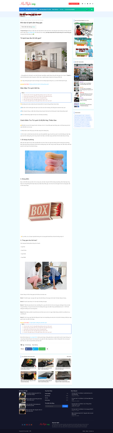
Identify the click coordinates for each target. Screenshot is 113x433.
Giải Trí (82, 117)
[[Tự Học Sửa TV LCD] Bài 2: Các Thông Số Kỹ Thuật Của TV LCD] (76, 89)
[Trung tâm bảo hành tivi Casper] (83, 45)
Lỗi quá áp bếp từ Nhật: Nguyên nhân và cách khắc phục (45, 381)
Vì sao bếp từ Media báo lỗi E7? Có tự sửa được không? (28, 368)
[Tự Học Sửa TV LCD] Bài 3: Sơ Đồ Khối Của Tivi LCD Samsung (82, 394)
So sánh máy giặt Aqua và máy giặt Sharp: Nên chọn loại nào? (38, 100)
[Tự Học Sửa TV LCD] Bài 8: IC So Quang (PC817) (82, 409)
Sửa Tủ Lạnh (82, 121)
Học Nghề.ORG (31, 32)
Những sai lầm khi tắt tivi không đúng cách (39, 84)
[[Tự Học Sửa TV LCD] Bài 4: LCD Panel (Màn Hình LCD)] (76, 83)
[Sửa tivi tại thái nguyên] (83, 35)
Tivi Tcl (82, 126)
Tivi (82, 124)
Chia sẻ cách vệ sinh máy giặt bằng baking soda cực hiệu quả (38, 94)
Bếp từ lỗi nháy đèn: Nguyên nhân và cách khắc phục (28, 381)
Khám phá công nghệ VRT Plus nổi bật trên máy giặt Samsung (38, 96)
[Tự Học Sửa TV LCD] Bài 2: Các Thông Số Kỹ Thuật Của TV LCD (81, 404)
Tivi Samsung (77, 126)
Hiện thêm (69, 356)
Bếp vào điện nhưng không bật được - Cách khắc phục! (45, 368)
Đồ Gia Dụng (28, 344)
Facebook (29, 348)
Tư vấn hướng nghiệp (70, 9)
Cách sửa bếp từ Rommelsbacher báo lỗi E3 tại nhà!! (62, 368)
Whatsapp (43, 348)
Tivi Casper (87, 124)
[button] (91, 9)
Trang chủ (22, 9)
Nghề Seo (83, 119)
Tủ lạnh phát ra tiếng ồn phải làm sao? (38, 322)
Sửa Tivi (76, 121)
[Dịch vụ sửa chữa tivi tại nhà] (30, 16)
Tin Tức (61, 9)
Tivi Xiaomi (88, 126)
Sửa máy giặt (89, 119)
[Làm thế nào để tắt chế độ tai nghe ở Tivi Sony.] (76, 99)
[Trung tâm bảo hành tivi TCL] (83, 56)
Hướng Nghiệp (88, 117)
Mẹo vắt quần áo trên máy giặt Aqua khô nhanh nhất (35, 99)
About (87, 431)
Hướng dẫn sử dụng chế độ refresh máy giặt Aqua (35, 97)
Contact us (91, 431)
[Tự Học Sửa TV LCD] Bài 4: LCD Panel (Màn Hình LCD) (82, 399)
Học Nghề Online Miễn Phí (31, 9)
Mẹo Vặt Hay (55, 9)
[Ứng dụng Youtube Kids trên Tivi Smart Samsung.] (76, 105)
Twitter (36, 348)
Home (84, 431)
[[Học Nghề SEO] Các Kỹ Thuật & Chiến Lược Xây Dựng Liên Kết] (76, 94)
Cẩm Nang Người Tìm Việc (45, 9)
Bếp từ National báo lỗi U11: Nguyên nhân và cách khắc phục (62, 381)
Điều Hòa (88, 115)
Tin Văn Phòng (77, 124)
